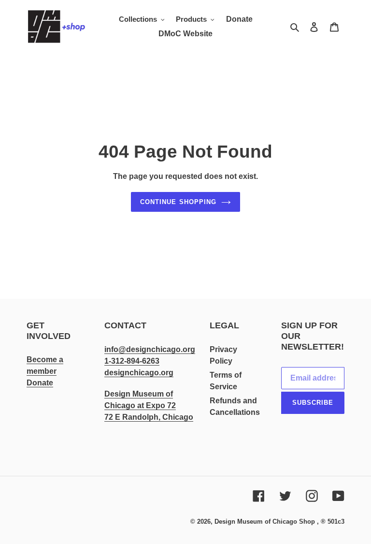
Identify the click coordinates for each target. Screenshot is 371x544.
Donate (40, 383)
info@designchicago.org (149, 349)
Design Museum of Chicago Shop (264, 521)
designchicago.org (138, 372)
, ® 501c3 (330, 521)
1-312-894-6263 (131, 361)
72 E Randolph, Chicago (148, 417)
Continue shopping (178, 202)
